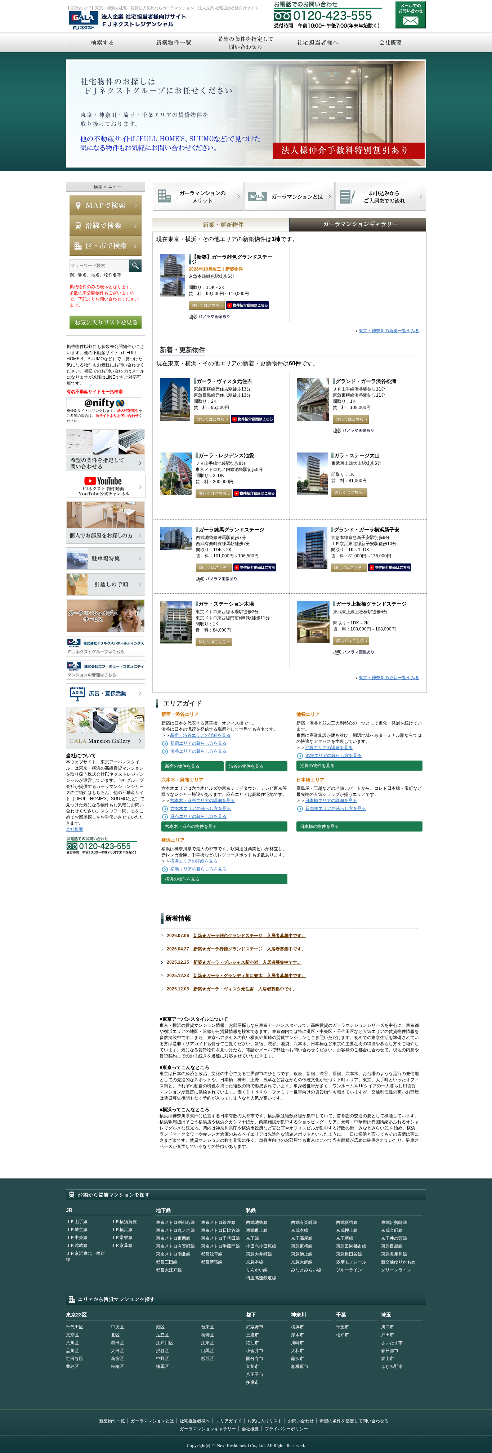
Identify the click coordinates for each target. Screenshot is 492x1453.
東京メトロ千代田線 (220, 1238)
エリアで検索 (106, 246)
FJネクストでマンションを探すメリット (198, 196)
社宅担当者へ (318, 42)
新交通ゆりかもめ (398, 1262)
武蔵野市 (254, 1326)
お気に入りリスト (264, 1420)
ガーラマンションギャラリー (208, 1428)
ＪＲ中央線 (77, 1237)
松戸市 (342, 1334)
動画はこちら (247, 305)
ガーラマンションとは (152, 1420)
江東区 (207, 1342)
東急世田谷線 (349, 1254)
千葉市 (342, 1326)
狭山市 (387, 1358)
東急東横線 (302, 1246)
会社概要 (390, 42)
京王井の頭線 (394, 1238)
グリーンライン (396, 1270)
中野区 (162, 1358)
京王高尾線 (302, 1238)
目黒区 (207, 1350)
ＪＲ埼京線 (77, 1229)
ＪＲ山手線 (77, 1221)
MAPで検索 (106, 205)
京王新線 (344, 1238)
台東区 (207, 1326)
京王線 (252, 1238)
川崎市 (297, 1342)
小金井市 (254, 1350)
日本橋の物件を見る (319, 826)
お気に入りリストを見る (106, 322)
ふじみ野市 (392, 1366)
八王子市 (254, 1374)
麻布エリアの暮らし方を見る (198, 816)
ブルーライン (349, 1270)
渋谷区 (162, 1350)
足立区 (162, 1334)
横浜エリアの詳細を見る (194, 861)
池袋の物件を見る (317, 765)
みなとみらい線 (306, 1270)
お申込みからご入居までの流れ (380, 196)
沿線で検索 (106, 225)
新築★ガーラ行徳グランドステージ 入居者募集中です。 (249, 948)
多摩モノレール (351, 1262)
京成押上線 (347, 1230)
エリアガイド (229, 1420)
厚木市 (297, 1334)
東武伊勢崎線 (394, 1222)
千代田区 (74, 1326)
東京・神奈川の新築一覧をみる (389, 330)
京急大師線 (302, 1262)
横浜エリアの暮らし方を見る (198, 869)
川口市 (387, 1326)
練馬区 (162, 1366)
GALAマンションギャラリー (335, 225)
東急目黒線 (392, 1246)
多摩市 (252, 1382)
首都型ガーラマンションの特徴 (289, 196)
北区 (115, 1334)
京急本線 (254, 1262)
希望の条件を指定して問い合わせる (246, 42)
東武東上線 (257, 1230)
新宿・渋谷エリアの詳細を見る (200, 735)
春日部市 (389, 1350)
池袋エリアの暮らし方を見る (333, 755)
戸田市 (387, 1334)
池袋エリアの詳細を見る (329, 747)
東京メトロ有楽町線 (175, 1246)
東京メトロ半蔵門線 (220, 1246)
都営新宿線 (212, 1262)
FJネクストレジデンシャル (128, 21)
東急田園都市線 (351, 1246)
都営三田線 (167, 1262)
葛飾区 (207, 1334)
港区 (160, 1326)
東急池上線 (302, 1254)
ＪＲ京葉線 (122, 1245)
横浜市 (297, 1326)
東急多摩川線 (394, 1254)
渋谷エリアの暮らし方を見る (198, 751)
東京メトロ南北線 (173, 1254)
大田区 (117, 1350)
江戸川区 (164, 1342)
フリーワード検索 (135, 265)
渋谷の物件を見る (246, 766)
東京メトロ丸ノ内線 (175, 1230)
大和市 (297, 1350)
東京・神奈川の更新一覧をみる (389, 677)
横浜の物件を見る (182, 879)
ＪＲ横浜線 (122, 1229)
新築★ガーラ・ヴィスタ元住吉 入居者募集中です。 (245, 988)
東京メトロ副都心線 (175, 1222)
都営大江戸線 (169, 1270)
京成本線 (299, 1230)
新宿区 (117, 1358)
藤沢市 (297, 1358)
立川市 (252, 1366)
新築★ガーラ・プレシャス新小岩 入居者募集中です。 (247, 962)
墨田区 (117, 1342)
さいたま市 (392, 1342)
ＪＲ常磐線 (122, 1237)
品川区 (72, 1350)
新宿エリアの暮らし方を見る (198, 743)
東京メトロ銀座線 (218, 1222)
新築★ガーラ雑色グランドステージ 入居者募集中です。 (249, 935)
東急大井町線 (259, 1254)
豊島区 (72, 1366)
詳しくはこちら (207, 305)
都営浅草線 (212, 1254)
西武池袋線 (257, 1222)
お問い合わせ (410, 14)
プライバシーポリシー (286, 1428)
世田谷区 (74, 1358)
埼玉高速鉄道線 (261, 1277)
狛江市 (252, 1342)
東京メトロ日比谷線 (220, 1230)
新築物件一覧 (174, 42)
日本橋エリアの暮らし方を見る (335, 808)
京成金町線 (392, 1230)
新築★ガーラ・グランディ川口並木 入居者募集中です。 (249, 975)
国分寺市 (254, 1358)
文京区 (72, 1334)
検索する (102, 42)
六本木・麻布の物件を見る (191, 826)
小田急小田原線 (261, 1246)
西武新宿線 (347, 1222)
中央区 (117, 1326)
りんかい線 (257, 1270)
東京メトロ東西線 (173, 1238)
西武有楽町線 (304, 1222)
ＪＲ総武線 (77, 1245)
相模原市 (299, 1366)
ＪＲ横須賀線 (124, 1221)
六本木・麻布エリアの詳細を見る (202, 800)
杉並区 (207, 1358)
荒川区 (72, 1342)
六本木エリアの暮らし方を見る (200, 808)
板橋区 (117, 1366)
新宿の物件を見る (182, 766)
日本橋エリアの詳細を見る (331, 800)
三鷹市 (252, 1334)
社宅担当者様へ (195, 1420)
